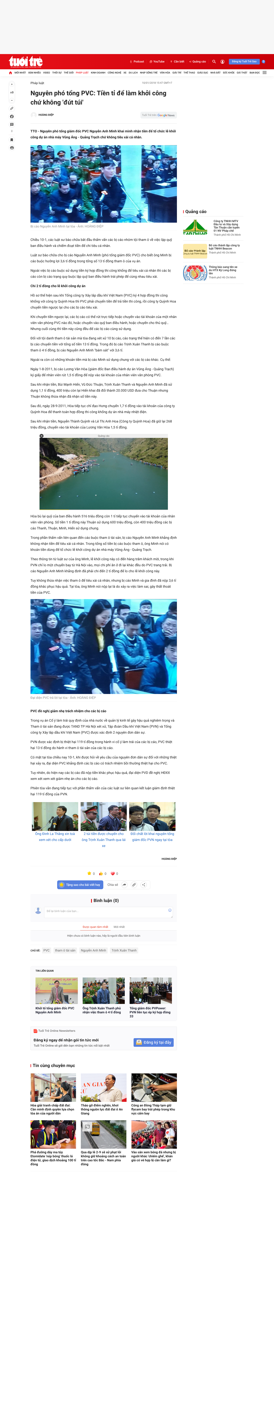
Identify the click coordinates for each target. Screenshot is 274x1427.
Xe (125, 72)
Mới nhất (20, 72)
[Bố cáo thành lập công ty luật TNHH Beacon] (195, 251)
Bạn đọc (255, 72)
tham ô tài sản (65, 950)
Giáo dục (202, 72)
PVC (47, 950)
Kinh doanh (98, 72)
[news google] (158, 115)
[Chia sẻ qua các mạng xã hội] (143, 885)
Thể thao (189, 72)
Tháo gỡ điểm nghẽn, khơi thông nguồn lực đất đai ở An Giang (102, 1109)
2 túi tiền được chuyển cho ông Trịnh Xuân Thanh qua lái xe (104, 840)
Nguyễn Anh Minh (93, 950)
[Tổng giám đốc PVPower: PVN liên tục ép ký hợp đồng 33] (151, 990)
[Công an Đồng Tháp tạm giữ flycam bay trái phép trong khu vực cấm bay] (154, 1087)
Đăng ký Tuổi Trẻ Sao (244, 61)
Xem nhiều (34, 72)
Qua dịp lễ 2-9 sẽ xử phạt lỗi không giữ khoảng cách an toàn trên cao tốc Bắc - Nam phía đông (103, 1158)
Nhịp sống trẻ (149, 72)
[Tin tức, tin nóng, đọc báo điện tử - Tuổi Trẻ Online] (26, 62)
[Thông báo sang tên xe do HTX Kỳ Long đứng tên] (195, 273)
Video (46, 72)
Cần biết (179, 61)
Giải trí (177, 72)
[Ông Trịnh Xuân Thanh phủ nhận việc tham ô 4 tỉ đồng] (104, 990)
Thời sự (56, 72)
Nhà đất (215, 72)
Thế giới (69, 72)
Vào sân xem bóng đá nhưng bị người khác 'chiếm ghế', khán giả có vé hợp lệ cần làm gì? (153, 1156)
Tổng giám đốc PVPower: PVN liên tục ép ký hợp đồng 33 (150, 1012)
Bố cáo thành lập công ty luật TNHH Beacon (224, 247)
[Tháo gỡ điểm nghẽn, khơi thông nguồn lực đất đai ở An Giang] (103, 1087)
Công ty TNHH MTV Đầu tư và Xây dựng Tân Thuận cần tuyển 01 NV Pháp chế (226, 226)
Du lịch (133, 72)
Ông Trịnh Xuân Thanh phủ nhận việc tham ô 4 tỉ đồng (102, 1010)
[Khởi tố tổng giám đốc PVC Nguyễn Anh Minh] (57, 990)
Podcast (139, 61)
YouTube (158, 61)
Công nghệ (114, 72)
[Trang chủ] (10, 72)
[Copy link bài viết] (134, 885)
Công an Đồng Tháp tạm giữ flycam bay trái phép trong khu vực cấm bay (153, 1109)
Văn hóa (165, 72)
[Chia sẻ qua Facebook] (124, 885)
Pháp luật (82, 72)
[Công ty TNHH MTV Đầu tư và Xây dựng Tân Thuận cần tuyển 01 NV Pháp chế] (195, 227)
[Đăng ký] (154, 1042)
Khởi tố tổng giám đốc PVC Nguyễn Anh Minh (55, 1010)
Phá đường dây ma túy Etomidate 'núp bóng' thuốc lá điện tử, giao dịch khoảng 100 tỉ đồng (53, 1158)
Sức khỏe (228, 72)
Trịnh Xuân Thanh (124, 950)
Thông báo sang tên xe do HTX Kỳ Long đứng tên (223, 270)
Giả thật (242, 72)
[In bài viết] (12, 148)
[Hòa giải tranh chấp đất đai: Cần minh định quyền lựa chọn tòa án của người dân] (53, 1087)
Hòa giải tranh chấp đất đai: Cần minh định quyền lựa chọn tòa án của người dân (52, 1109)
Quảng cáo (199, 61)
